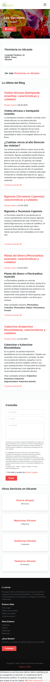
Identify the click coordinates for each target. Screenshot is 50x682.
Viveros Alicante (25, 500)
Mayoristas (6, 633)
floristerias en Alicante (26, 73)
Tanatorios (6, 625)
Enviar (11, 478)
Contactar (9, 648)
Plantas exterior (10, 206)
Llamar (10, 29)
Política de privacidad (10, 611)
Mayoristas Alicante (25, 520)
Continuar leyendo (12, 185)
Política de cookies (9, 613)
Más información (36, 681)
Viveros (4, 628)
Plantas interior (10, 105)
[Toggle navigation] (45, 4)
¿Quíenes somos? (8, 616)
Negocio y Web (25, 667)
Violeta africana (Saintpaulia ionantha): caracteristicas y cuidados (22, 96)
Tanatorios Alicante (25, 561)
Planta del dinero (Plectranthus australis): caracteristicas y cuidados (23, 259)
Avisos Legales (31, 472)
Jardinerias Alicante (25, 541)
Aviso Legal (6, 608)
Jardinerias (6, 631)
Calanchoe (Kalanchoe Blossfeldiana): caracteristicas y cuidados (24, 330)
